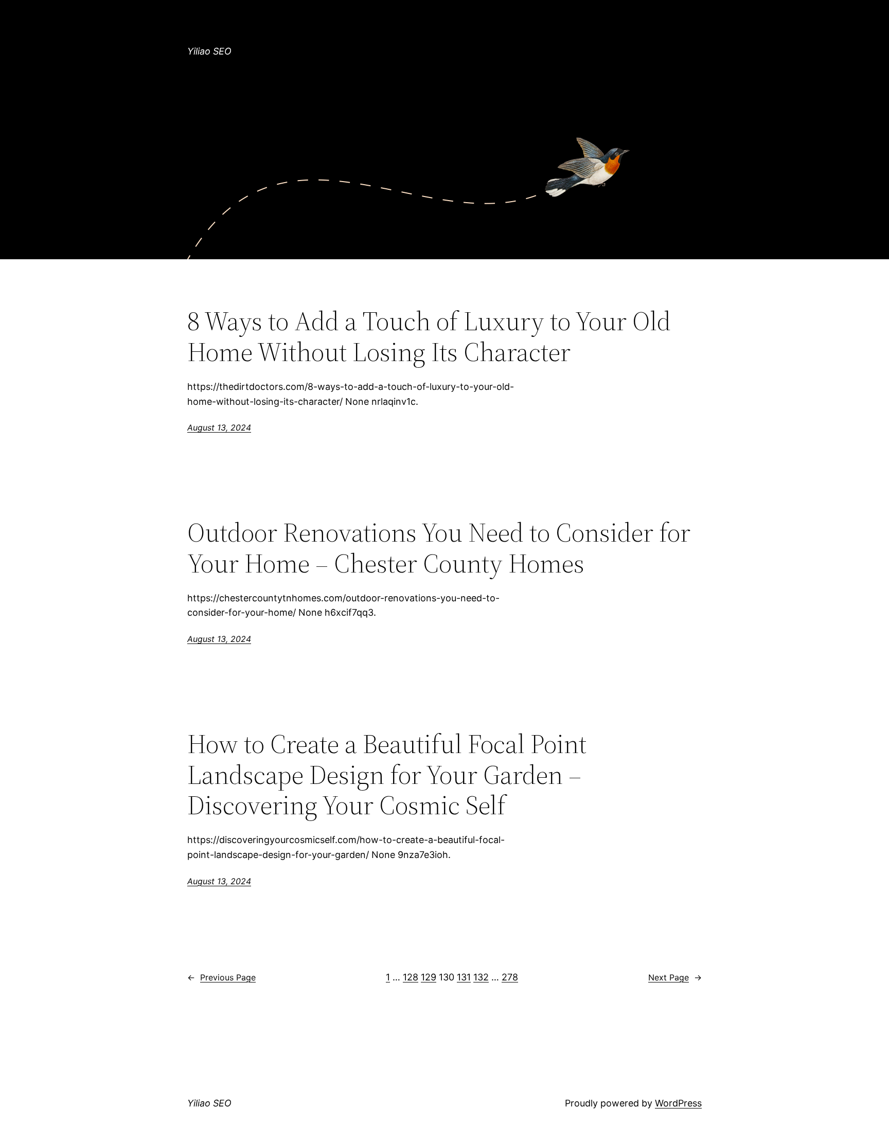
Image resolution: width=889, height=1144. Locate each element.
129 (428, 977)
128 (410, 977)
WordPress (678, 1103)
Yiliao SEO (209, 51)
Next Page (675, 977)
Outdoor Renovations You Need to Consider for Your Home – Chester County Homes (438, 548)
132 (481, 977)
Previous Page (221, 977)
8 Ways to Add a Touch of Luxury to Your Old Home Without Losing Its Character (429, 336)
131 (464, 977)
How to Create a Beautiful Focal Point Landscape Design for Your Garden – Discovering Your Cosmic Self (386, 774)
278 (510, 977)
